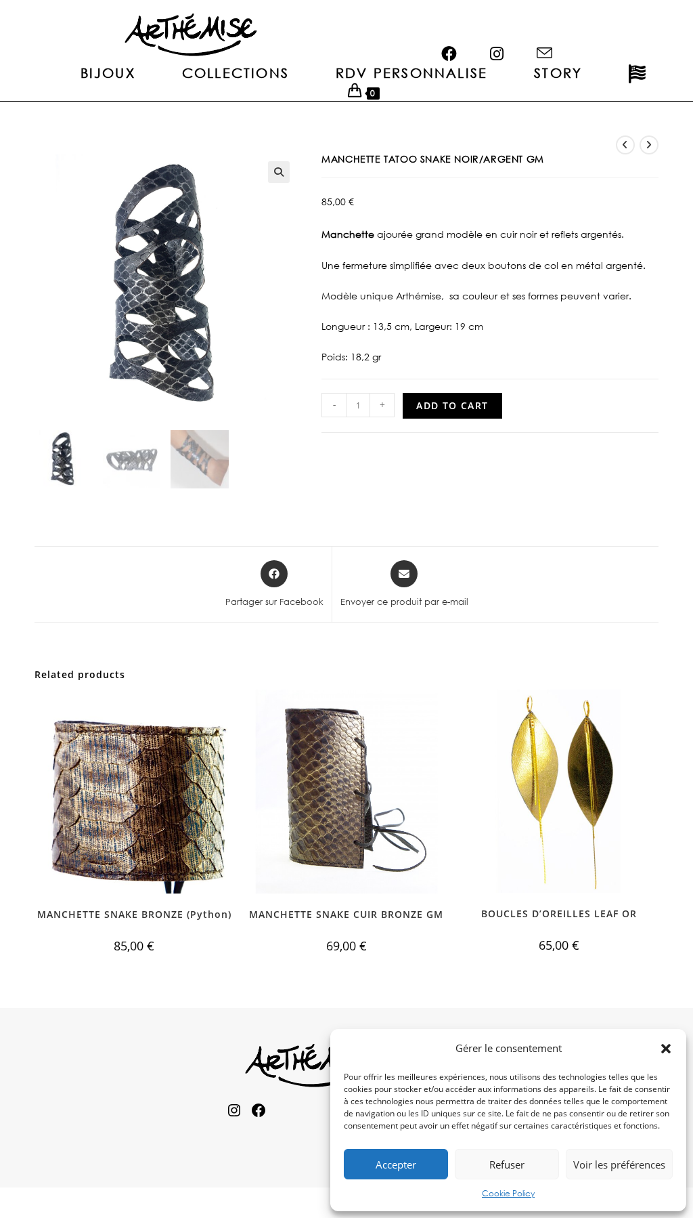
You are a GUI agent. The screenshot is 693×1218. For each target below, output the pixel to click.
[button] (666, 1048)
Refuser (506, 1164)
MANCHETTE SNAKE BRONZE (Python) (134, 914)
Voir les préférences (619, 1164)
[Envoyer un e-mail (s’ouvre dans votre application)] (550, 33)
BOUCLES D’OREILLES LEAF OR (559, 913)
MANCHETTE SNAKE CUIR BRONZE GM (346, 914)
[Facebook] (258, 1110)
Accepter (396, 1164)
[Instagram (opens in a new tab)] (502, 33)
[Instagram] (234, 1110)
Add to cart (452, 405)
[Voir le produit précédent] (625, 144)
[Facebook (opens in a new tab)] (454, 33)
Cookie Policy (508, 1193)
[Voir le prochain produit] (649, 144)
